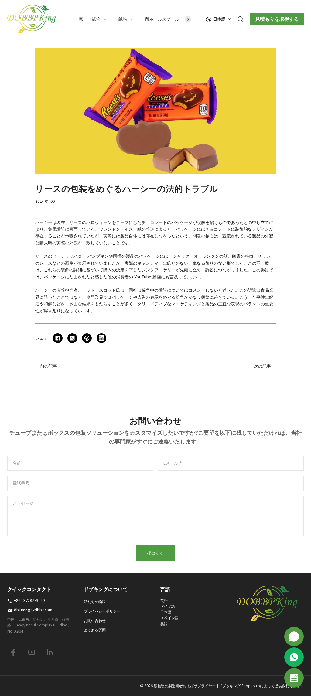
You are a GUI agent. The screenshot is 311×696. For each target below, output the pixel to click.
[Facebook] (13, 652)
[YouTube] (32, 652)
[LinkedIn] (50, 652)
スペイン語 (169, 617)
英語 (164, 600)
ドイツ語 (167, 606)
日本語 (165, 612)
